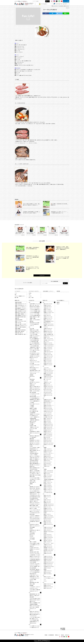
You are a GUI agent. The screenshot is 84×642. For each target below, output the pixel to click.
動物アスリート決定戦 (33, 508)
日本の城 (31, 528)
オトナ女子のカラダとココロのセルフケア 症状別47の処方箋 (35, 364)
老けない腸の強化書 (33, 567)
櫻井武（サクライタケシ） (48, 402)
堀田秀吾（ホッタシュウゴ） (48, 509)
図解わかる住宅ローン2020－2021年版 (35, 472)
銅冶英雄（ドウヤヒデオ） (48, 451)
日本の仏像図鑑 (32, 527)
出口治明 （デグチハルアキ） (48, 450)
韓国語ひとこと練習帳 (33, 408)
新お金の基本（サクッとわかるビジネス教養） (35, 440)
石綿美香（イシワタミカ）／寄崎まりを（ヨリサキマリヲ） (49, 312)
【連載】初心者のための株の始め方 (20, 329)
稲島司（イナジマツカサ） (48, 360)
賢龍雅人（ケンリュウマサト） (48, 373)
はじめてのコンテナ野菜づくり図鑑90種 (35, 565)
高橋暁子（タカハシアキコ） (48, 459)
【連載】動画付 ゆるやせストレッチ (20, 325)
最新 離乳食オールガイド (34, 618)
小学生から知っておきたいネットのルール (35, 457)
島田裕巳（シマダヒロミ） (48, 422)
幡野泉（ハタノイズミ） (47, 501)
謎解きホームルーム (33, 531)
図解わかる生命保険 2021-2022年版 (35, 467)
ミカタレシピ (32, 325)
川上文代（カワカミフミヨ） (48, 393)
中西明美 (45, 469)
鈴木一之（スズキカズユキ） (48, 435)
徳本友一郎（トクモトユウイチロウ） (49, 457)
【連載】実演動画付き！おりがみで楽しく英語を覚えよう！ (21, 315)
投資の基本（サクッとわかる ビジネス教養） (35, 486)
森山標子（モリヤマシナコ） (48, 546)
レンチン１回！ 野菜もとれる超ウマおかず (35, 617)
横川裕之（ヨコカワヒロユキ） (48, 557)
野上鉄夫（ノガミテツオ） (48, 476)
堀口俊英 (45, 512)
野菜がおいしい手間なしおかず (34, 595)
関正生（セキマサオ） (47, 437)
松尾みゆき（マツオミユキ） (48, 540)
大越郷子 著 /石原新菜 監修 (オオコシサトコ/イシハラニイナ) (49, 334)
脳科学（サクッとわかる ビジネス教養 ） (35, 525)
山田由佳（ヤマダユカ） (47, 567)
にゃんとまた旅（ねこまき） (48, 492)
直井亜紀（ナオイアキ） (47, 480)
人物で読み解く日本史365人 (34, 460)
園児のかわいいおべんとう (34, 357)
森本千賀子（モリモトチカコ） (48, 550)
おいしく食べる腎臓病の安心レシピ (35, 338)
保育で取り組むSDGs (33, 573)
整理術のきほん (32, 466)
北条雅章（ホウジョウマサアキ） (49, 517)
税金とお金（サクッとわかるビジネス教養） (35, 443)
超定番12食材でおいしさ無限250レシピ (35, 492)
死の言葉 (31, 446)
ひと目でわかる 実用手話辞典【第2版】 (35, 570)
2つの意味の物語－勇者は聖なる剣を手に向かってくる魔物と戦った (35, 559)
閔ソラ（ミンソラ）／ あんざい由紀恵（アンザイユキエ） (49, 543)
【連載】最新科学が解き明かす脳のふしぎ (21, 316)
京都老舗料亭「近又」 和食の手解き (35, 399)
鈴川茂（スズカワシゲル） (48, 441)
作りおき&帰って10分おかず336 (35, 520)
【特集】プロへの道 (18, 322)
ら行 (29, 610)
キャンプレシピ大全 (33, 395)
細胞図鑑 (31, 483)
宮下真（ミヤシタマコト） (48, 534)
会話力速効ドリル (32, 422)
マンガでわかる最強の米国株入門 (35, 315)
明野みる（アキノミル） (47, 353)
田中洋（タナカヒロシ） (47, 454)
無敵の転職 (31, 321)
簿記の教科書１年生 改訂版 (34, 582)
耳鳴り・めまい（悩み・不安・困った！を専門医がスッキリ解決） (35, 305)
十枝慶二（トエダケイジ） (48, 448)
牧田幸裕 (45, 533)
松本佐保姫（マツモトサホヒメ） (49, 549)
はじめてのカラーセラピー (34, 588)
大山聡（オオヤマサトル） (48, 306)
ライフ (16, 293)
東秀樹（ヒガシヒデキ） (47, 495)
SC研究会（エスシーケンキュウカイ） (49, 335)
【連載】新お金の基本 (18, 302)
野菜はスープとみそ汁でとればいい (35, 605)
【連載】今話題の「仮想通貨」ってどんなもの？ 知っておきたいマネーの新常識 (21, 313)
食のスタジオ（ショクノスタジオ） (49, 443)
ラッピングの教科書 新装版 (34, 620)
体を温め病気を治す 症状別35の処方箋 (35, 431)
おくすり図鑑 (32, 363)
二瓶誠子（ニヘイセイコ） (48, 491)
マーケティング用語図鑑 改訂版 (35, 311)
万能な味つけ (32, 546)
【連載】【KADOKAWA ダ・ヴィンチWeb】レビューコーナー (21, 303)
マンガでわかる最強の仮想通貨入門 (35, 312)
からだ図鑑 (31, 424)
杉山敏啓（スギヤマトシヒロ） (48, 425)
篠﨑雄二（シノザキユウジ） (48, 434)
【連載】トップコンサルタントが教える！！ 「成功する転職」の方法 (21, 321)
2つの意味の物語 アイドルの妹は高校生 (35, 554)
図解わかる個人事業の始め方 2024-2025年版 (35, 463)
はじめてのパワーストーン (34, 591)
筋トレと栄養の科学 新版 (34, 411)
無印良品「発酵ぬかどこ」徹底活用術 (35, 316)
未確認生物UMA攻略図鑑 (33, 604)
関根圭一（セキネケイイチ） (48, 418)
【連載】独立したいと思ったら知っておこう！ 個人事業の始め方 (21, 312)
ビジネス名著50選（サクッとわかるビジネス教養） (35, 544)
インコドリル (32, 366)
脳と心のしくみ (32, 534)
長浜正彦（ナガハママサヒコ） (48, 472)
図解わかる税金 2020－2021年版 (35, 475)
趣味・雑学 (16, 297)
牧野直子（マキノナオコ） (48, 551)
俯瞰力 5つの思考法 (33, 541)
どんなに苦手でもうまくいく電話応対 (35, 495)
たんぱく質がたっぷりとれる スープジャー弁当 (35, 504)
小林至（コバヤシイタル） (48, 377)
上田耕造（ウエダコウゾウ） (48, 328)
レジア (45, 579)
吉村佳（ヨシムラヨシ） (47, 572)
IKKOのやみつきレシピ (33, 360)
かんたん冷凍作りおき (33, 409)
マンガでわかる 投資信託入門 (34, 515)
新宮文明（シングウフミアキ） (48, 444)
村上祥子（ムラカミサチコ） (48, 528)
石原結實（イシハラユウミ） (48, 364)
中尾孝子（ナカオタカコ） (48, 485)
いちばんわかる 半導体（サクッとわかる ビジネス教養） (35, 331)
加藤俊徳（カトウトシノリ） (48, 385)
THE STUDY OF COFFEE (33, 469)
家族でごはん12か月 (33, 421)
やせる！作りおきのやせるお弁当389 (35, 518)
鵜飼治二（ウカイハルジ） (48, 319)
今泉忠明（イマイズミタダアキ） (49, 344)
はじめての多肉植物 (33, 562)
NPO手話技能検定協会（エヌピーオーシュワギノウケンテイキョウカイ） (49, 321)
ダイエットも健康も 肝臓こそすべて (35, 401)
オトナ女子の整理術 (33, 369)
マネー (30, 294)
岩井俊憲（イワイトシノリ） (48, 318)
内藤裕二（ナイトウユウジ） (48, 475)
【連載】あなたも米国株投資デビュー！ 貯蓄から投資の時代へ (21, 309)
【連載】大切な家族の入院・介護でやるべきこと (21, 334)
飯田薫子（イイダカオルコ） (48, 311)
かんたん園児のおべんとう (34, 415)
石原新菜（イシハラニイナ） (48, 357)
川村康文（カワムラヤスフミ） (48, 387)
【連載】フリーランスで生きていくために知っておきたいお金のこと (21, 306)
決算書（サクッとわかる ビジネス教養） (35, 387)
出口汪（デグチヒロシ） (47, 463)
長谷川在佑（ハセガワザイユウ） (49, 505)
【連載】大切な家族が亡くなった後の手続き (21, 311)
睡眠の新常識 (32, 438)
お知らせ (58, 303)
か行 (29, 377)
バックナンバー (42, 275)
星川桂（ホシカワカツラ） (48, 518)
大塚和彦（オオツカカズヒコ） (48, 351)
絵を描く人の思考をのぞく (34, 337)
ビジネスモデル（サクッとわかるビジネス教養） (35, 563)
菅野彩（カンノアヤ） (47, 383)
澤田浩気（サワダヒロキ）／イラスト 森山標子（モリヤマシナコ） (49, 405)
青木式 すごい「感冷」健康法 (34, 348)
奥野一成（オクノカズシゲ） (48, 303)
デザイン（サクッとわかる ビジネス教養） (35, 489)
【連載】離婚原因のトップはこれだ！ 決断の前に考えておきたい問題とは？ (21, 308)
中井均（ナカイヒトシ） (47, 477)
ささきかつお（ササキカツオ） (48, 409)
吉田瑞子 (45, 569)
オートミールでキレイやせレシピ (35, 509)
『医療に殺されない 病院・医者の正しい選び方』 (35, 347)
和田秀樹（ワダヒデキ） (47, 585)
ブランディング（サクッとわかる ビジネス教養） (35, 553)
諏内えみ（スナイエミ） (47, 403)
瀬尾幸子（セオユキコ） (47, 419)
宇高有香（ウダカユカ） (47, 305)
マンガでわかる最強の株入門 (34, 324)
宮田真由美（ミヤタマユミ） (48, 547)
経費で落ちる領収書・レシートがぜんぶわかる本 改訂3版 (35, 396)
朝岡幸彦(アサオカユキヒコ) (48, 331)
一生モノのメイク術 (33, 373)
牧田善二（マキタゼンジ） (48, 541)
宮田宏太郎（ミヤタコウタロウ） (49, 531)
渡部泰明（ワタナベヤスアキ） (48, 586)
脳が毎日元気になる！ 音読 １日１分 (35, 530)
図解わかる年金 (32, 476)
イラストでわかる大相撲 (33, 334)
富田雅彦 (45, 447)
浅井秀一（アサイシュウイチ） (48, 338)
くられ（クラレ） (46, 367)
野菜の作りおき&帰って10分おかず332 (35, 599)
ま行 (29, 302)
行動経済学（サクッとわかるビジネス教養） (35, 414)
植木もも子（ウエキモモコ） (48, 332)
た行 (29, 485)
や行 (29, 592)
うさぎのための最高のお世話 (34, 340)
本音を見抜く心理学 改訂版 (34, 551)
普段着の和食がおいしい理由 (34, 576)
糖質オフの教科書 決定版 (34, 505)
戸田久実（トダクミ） (47, 460)
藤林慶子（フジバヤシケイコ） (48, 524)
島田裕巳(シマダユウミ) (47, 431)
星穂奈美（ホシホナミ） (47, 502)
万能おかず (31, 550)
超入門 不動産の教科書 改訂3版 (35, 496)
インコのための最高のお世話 (34, 345)
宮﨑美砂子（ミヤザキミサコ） (48, 537)
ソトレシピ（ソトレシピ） (48, 412)
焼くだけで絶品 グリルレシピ (34, 403)
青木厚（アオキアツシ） (47, 315)
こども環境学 (32, 406)
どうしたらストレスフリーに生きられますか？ (35, 506)
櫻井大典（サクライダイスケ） (48, 424)
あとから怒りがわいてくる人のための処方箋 (35, 353)
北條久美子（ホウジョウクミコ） (49, 504)
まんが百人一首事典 (33, 579)
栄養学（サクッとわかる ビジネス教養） (35, 344)
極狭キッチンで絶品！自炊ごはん (35, 386)
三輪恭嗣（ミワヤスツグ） (48, 544)
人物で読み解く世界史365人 (34, 453)
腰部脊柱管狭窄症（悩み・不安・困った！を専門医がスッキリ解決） (35, 594)
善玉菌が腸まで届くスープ (34, 448)
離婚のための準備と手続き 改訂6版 (35, 614)
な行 (29, 522)
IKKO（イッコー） (46, 341)
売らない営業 (32, 328)
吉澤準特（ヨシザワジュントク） (49, 562)
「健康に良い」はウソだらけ (34, 427)
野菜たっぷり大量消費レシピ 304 (35, 602)
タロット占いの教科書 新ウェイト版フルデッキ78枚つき (35, 491)
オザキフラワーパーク (47, 313)
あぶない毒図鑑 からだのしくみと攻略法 (35, 332)
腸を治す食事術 (32, 514)
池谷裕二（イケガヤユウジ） (48, 347)
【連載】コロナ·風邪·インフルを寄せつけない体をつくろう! (21, 324)
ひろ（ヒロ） (46, 498)
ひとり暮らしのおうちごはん (34, 547)
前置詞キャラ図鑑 (32, 480)
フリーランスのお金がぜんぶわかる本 (35, 572)
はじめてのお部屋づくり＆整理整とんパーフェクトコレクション (35, 543)
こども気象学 (32, 402)
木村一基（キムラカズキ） (48, 392)
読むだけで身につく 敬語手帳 (34, 607)
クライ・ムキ (46, 380)
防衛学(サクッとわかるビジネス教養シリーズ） (35, 556)
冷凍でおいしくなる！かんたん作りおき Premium (35, 612)
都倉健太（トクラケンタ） (48, 464)
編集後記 (58, 302)
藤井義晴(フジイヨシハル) (48, 508)
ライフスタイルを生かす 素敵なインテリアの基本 (35, 477)
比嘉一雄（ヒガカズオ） (47, 520)
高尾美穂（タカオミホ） (47, 456)
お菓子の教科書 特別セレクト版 (35, 370)
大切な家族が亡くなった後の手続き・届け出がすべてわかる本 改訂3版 (35, 499)
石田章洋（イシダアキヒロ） (48, 348)
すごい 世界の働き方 (33, 437)
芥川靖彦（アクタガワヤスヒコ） (49, 345)
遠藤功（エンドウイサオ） (48, 329)
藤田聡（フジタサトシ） (47, 514)
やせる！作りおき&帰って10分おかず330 (35, 598)
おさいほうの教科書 (33, 351)
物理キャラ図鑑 (32, 583)
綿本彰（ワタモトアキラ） (48, 588)
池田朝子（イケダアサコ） (48, 361)
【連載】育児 (17, 318)
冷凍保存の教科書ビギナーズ (34, 621)
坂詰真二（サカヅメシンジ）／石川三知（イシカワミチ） (49, 428)
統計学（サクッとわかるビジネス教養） (35, 502)
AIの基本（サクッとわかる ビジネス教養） (35, 335)
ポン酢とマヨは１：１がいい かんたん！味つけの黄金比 (35, 575)
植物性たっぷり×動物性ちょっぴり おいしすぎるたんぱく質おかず (35, 459)
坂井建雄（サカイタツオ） (48, 399)
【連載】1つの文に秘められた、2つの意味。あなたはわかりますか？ (21, 305)
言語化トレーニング (33, 383)
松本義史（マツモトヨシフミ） (48, 527)
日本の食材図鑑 (32, 533)
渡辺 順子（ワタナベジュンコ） (48, 583)
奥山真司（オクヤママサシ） (48, 363)
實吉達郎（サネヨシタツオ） (48, 427)
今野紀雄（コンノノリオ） (48, 382)
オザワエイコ (46, 327)
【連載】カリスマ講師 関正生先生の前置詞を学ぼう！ (21, 327)
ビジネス (30, 296)
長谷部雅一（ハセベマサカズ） (48, 515)
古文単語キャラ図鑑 (33, 425)
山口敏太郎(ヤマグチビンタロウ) (49, 566)
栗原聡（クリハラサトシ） (48, 369)
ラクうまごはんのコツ (33, 615)
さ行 (29, 434)
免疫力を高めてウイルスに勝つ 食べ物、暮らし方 (35, 322)
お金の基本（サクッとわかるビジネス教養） (35, 356)
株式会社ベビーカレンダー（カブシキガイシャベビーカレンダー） (49, 511)
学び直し (30, 293)
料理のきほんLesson (33, 623)
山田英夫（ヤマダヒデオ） (48, 560)
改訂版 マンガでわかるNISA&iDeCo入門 (35, 319)
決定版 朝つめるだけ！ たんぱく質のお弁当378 (35, 493)
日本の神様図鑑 (32, 538)
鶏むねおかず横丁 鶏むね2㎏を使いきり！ (35, 488)
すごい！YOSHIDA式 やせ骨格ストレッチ (35, 447)
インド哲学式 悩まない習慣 (34, 341)
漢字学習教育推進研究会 (47, 374)
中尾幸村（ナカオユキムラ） (48, 486)
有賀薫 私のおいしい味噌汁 (34, 329)
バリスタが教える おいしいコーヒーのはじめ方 (35, 578)
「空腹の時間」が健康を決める (34, 419)
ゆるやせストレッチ (33, 608)
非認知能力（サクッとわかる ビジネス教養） (35, 549)
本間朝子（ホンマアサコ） (48, 522)
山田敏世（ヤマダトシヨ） (48, 570)
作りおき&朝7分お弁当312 (34, 498)
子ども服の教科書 (32, 412)
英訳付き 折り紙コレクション (34, 367)
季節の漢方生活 (32, 379)
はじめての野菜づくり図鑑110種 (35, 589)
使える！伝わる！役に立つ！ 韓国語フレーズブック (35, 389)
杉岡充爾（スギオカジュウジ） (48, 411)
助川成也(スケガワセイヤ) (48, 430)
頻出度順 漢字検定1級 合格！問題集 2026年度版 (35, 560)
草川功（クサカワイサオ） (48, 389)
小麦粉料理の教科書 (33, 418)
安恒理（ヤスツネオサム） (48, 573)
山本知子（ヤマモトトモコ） (48, 565)
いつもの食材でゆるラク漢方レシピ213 (35, 354)
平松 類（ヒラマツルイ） (47, 499)
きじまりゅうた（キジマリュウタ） (49, 370)
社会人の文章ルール (33, 482)
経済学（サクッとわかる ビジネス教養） (35, 432)
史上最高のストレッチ (33, 451)
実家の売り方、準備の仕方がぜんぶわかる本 (35, 435)
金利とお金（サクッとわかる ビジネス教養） (35, 382)
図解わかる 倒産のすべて (34, 501)
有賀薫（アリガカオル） (47, 309)
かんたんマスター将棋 (33, 428)
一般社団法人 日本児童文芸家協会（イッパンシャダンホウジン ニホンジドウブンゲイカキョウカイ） (49, 479)
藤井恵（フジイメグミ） (47, 521)
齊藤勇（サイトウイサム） (48, 406)
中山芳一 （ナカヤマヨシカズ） (48, 470)
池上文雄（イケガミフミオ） (48, 354)
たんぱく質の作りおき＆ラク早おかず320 (35, 512)
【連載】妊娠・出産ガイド (19, 332)
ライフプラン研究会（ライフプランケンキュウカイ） (49, 578)
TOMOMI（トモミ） (47, 466)
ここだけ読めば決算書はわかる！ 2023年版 (35, 398)
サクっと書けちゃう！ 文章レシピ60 (35, 473)
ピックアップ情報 (66, 1)
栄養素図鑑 (31, 374)
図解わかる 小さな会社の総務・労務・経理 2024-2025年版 (35, 470)
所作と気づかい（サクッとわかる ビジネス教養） (35, 441)
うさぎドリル (32, 358)
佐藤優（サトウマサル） (47, 421)
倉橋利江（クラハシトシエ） (48, 395)
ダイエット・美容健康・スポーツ (20, 296)
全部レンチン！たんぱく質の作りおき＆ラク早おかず (35, 456)
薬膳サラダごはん (32, 601)
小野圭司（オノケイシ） (47, 308)
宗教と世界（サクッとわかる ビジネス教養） (35, 464)
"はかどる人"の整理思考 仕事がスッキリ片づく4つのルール (35, 566)
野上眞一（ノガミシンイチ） (48, 482)
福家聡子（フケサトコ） (47, 496)
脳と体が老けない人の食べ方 (34, 524)
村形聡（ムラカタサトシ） (48, 530)
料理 (15, 294)
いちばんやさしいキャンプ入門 (34, 361)
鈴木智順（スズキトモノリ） (48, 432)
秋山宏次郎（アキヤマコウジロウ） (49, 324)
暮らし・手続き (31, 297)
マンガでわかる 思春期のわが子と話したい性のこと (35, 309)
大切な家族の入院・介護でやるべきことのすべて (35, 521)
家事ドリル (31, 430)
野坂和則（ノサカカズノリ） (48, 489)
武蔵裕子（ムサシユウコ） (48, 538)
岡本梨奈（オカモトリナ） (48, 358)
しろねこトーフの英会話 (33, 454)
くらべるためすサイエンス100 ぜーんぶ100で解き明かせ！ (35, 393)
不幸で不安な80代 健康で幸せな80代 (35, 569)
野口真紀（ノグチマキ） (47, 483)
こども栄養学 (32, 380)
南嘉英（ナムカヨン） (47, 473)
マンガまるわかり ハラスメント (35, 586)
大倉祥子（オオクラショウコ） (48, 356)
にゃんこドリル (32, 537)
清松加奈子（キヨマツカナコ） (48, 386)
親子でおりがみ (32, 376)
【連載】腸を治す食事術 (18, 319)
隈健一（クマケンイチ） (47, 379)
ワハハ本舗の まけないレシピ (34, 627)
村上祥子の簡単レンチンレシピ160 (35, 303)
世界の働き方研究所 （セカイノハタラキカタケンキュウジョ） (49, 401)
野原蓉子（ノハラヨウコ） (48, 488)
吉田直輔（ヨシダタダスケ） (48, 559)
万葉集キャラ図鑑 (32, 318)
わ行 (29, 624)
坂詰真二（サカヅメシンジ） (48, 438)
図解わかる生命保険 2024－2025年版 (35, 450)
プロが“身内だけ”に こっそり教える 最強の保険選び (35, 479)
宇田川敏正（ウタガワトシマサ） (49, 340)
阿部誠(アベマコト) (47, 337)
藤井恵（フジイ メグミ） (47, 506)
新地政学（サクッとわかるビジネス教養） (35, 444)
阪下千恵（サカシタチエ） (48, 440)
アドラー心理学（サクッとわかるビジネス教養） (35, 350)
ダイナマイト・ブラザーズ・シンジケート (49, 453)
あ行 (29, 327)
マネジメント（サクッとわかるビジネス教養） (35, 308)
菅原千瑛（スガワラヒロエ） (48, 408)
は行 (29, 540)
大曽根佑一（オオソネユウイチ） (49, 325)
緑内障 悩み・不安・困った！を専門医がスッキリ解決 (35, 611)
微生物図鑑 (31, 585)
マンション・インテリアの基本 (34, 313)
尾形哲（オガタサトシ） (47, 322)
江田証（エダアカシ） (47, 350)
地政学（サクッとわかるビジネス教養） (35, 517)
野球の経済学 (32, 596)
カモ (44, 396)
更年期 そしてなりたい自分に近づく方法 (35, 390)
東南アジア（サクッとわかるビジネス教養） (35, 511)
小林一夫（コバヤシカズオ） (48, 390)
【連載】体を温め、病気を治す (19, 331)
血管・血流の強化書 (33, 392)
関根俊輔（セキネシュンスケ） (48, 415)
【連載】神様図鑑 (17, 328)
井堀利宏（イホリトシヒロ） (48, 316)
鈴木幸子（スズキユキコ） (48, 414)
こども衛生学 (32, 405)
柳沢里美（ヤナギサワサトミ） (48, 563)
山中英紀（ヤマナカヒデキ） (48, 556)
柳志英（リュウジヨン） (47, 576)
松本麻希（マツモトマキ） (48, 553)
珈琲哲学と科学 (32, 385)
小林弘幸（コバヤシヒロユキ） (48, 376)
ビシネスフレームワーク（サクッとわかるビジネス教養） (35, 557)
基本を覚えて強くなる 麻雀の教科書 (35, 306)
